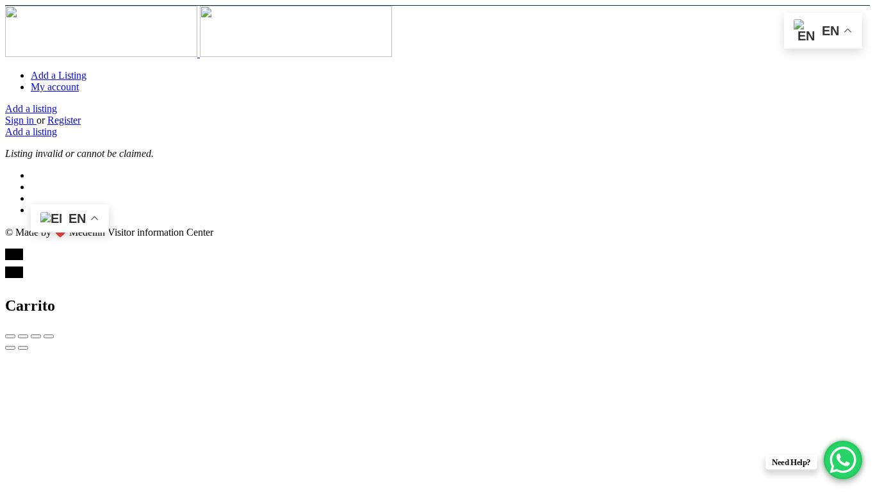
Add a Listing (58, 75)
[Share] (23, 336)
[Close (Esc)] (10, 336)
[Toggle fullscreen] (36, 336)
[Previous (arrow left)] (10, 348)
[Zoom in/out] (49, 336)
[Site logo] (102, 53)
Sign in (21, 120)
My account (55, 86)
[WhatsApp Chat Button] (843, 460)
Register (64, 120)
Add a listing (31, 108)
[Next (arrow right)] (23, 348)
